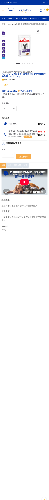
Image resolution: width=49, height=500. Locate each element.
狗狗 (3, 19)
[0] (45, 10)
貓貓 (10, 19)
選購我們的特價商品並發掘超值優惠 (26, 3)
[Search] (41, 10)
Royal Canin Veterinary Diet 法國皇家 (17, 72)
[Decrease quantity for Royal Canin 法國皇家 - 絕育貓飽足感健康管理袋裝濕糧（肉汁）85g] (4, 154)
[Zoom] (38, 31)
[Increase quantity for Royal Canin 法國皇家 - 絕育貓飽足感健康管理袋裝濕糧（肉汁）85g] (12, 154)
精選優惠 (33, 19)
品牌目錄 (43, 19)
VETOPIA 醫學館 (21, 19)
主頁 (3, 24)
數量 (3, 149)
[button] (24, 80)
